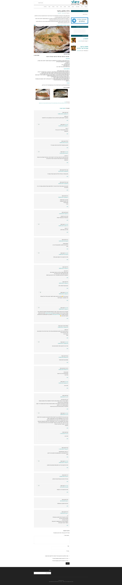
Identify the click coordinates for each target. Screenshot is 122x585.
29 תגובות (59, 13)
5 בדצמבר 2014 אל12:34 (63, 213)
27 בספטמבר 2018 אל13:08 (63, 113)
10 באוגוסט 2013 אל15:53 (63, 383)
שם (68, 546)
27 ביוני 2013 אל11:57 (64, 433)
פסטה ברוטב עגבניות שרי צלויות (82, 47)
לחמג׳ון (86, 39)
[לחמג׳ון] (73, 40)
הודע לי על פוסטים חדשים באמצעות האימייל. (60, 560)
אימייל (67, 551)
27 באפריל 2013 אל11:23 (63, 449)
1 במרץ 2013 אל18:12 (64, 500)
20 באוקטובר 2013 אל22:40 (63, 327)
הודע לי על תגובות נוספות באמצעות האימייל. (60, 558)
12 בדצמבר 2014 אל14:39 (63, 225)
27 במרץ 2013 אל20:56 (64, 476)
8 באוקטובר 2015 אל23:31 (63, 171)
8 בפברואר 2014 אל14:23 (63, 241)
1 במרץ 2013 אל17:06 (64, 513)
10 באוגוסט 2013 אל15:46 (63, 369)
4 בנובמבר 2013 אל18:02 (63, 283)
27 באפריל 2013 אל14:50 (63, 462)
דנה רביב (66, 124)
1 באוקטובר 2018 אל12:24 (63, 125)
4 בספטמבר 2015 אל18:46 (63, 197)
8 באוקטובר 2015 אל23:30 (63, 183)
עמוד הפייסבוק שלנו (56, 314)
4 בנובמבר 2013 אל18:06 (63, 309)
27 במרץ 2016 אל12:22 (64, 153)
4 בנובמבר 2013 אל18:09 (63, 293)
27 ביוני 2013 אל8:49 (64, 414)
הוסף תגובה (62, 108)
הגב (67, 120)
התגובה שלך (66, 535)
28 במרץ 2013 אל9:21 (64, 487)
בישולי (64, 581)
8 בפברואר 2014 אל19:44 (63, 254)
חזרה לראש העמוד (61, 580)
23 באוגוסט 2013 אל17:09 (63, 357)
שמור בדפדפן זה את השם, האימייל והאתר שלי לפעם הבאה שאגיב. (56, 555)
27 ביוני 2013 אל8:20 (64, 396)
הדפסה (34, 25)
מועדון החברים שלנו (49, 313)
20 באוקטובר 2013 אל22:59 (63, 343)
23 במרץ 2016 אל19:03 (64, 142)
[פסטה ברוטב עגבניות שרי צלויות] (73, 48)
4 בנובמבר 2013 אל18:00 (63, 268)
